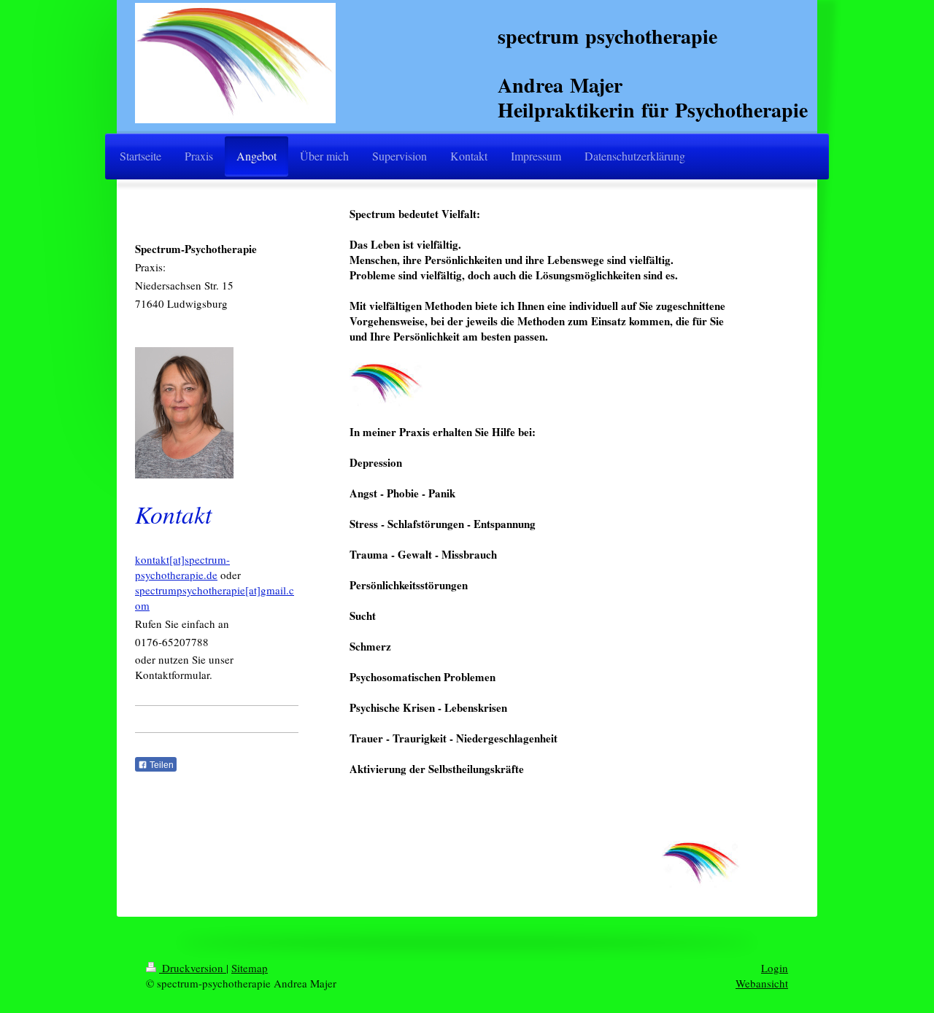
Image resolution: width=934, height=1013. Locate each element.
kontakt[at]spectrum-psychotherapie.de (182, 567)
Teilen (160, 765)
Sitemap (249, 967)
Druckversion (192, 967)
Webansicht (762, 983)
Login (774, 967)
